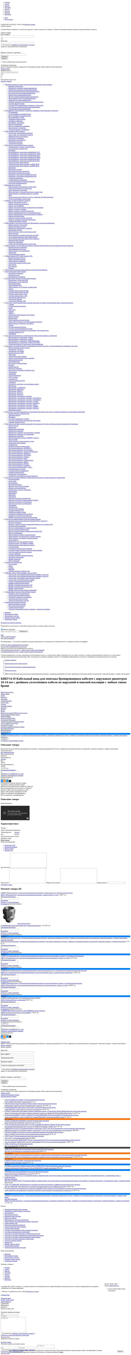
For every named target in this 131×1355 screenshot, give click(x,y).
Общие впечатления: (53, 883)
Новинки (8, 612)
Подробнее (4, 900)
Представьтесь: (102, 883)
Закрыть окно (5, 68)
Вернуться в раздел (7, 713)
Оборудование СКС (11, 1223)
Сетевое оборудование (12, 1228)
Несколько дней (10, 845)
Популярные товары (11, 614)
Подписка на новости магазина (11, 622)
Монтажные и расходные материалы (17, 1220)
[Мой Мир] (7, 781)
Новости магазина (9, 629)
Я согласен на (19, 45)
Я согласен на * (19, 1333)
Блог (2, 635)
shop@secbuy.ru (114, 1286)
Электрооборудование (12, 1246)
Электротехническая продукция (15, 1247)
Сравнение (15, 902)
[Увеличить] (64, 735)
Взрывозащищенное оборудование (16, 1209)
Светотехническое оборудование (15, 1227)
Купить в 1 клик (18, 774)
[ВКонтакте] (2, 781)
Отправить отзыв (6, 885)
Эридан (3, 759)
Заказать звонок (30, 24)
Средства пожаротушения (13, 1240)
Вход (6, 18)
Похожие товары (6, 727)
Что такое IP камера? (7, 638)
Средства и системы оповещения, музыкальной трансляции (24, 1235)
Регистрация (9, 19)
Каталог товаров (6, 81)
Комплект (4, 718)
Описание (4, 720)
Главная (7, 2)
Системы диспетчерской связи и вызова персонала (21, 1230)
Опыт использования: (8, 842)
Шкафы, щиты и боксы (12, 1244)
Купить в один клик (22, 1335)
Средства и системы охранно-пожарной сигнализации (22, 1237)
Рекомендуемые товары (12, 617)
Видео (3, 732)
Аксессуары (5, 723)
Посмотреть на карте (32, 1291)
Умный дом (8, 1242)
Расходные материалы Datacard (15, 1225)
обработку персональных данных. (23, 45)
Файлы (3, 730)
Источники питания (11, 1214)
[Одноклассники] (4, 781)
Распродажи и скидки (12, 616)
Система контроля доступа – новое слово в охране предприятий (22, 652)
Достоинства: (5, 867)
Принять (120, 1351)
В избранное (5, 904)
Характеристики (6, 721)
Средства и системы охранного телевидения (19, 1239)
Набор (3, 716)
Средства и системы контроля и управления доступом (22, 1233)
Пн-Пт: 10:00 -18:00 (7, 1300)
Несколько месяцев (11, 847)
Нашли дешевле (18, 775)
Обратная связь (6, 1298)
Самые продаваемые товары (10, 1095)
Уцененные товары (11, 619)
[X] (10, 781)
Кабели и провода (10, 1218)
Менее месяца (9, 849)
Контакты (8, 14)
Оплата (7, 9)
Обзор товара (5, 715)
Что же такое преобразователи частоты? (14, 646)
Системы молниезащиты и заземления (17, 1232)
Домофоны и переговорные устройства (17, 1211)
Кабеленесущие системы (13, 1216)
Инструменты (9, 1213)
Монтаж (7, 13)
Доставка (8, 7)
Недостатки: (5, 883)
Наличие (4, 728)
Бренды (7, 6)
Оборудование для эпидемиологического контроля (21, 1221)
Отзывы (7, 11)
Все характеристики (7, 752)
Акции (7, 4)
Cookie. (61, 1352)
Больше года (9, 850)
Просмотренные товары (8, 1096)
